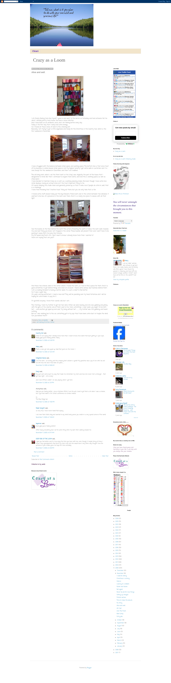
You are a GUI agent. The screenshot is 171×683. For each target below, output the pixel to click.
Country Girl (39, 333)
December (120, 571)
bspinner (38, 424)
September (120, 623)
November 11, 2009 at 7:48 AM (45, 417)
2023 (117, 527)
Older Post (105, 456)
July (118, 629)
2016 (117, 548)
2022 (117, 530)
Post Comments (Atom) (47, 459)
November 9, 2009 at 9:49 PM (45, 340)
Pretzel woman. (121, 597)
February (120, 643)
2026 (117, 519)
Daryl (37, 372)
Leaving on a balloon (123, 584)
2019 (117, 539)
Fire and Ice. (121, 107)
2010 (116, 565)
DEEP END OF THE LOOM (44, 439)
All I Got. (119, 608)
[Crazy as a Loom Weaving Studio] (119, 339)
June (119, 632)
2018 (117, 542)
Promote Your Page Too (119, 341)
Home (70, 456)
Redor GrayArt (40, 408)
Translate (127, 223)
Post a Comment (39, 452)
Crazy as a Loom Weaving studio (125, 159)
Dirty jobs (120, 616)
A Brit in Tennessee (121, 349)
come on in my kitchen (128, 378)
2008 (117, 650)
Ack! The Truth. (121, 611)
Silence (119, 581)
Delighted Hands (41, 358)
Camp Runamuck (120, 390)
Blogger (89, 668)
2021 (117, 533)
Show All (136, 417)
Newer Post (35, 456)
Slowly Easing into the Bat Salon (129, 392)
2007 (117, 653)
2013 (117, 556)
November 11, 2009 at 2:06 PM (45, 448)
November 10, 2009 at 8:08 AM (45, 365)
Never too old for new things (125, 592)
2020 (117, 536)
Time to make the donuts (124, 600)
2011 (116, 562)
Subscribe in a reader (119, 231)
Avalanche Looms (120, 376)
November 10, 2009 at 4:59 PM (45, 402)
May (118, 635)
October (119, 620)
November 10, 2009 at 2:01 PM (45, 383)
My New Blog (127, 364)
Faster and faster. (122, 587)
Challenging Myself (121, 403)
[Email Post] (51, 320)
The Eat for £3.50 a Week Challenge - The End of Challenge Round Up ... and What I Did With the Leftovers (130, 409)
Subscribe (125, 138)
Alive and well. (121, 606)
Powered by (121, 144)
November (120, 573)
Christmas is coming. (123, 578)
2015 (117, 550)
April (118, 637)
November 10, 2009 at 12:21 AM (45, 352)
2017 (116, 545)
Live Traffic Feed (124, 72)
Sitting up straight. (122, 595)
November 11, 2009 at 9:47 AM (45, 433)
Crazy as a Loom (129, 76)
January (120, 646)
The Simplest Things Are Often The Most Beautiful (129, 352)
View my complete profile (121, 280)
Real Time (124, 117)
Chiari (35, 51)
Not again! (120, 589)
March (119, 640)
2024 (117, 524)
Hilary (37, 347)
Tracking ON (130, 117)
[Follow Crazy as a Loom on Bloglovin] (121, 189)
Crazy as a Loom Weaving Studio (121, 325)
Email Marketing (123, 318)
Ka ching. (119, 603)
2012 (117, 559)
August (119, 626)
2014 (117, 553)
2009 (117, 568)
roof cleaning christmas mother (45, 322)
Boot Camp (120, 614)
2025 (117, 521)
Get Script (118, 117)
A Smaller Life (119, 362)
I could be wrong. (122, 576)
